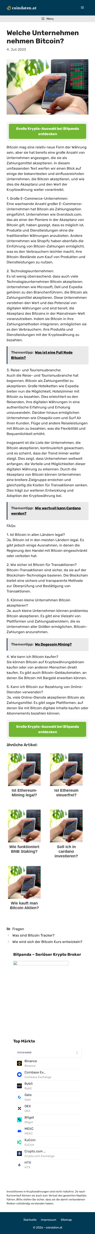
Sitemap (66, 1219)
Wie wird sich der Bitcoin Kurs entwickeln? (47, 942)
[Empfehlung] (40, 964)
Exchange (24, 1052)
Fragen (18, 929)
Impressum (48, 1219)
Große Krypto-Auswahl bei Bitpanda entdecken (47, 131)
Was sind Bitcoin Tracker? (33, 935)
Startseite (29, 1219)
